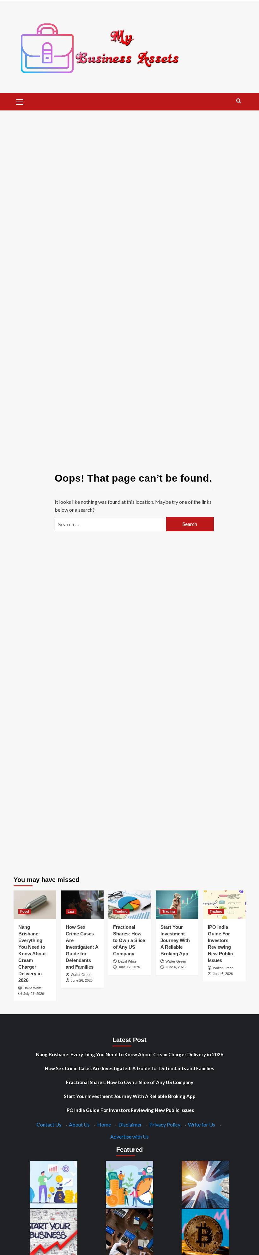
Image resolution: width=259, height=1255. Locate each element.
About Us (79, 1124)
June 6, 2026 (175, 967)
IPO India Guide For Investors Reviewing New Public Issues (129, 1110)
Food (24, 911)
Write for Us (201, 1124)
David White (32, 988)
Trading (121, 911)
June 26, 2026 (82, 980)
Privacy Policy (164, 1124)
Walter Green (81, 975)
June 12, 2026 (129, 967)
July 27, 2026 (33, 994)
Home (104, 1124)
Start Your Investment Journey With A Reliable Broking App (175, 940)
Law (71, 911)
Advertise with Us (129, 1136)
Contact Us (49, 1124)
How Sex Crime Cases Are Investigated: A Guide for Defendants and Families (82, 947)
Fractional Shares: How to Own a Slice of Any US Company (129, 940)
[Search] (239, 101)
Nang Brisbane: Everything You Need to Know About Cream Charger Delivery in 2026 (32, 953)
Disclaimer (130, 1124)
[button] (20, 101)
